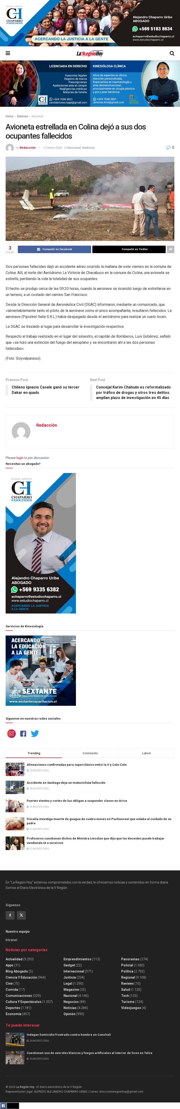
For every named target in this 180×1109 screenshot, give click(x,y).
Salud (125, 989)
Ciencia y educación (21, 977)
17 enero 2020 (52, 147)
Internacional (74, 971)
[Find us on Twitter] (21, 915)
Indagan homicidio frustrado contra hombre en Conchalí (69, 1034)
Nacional (37, 116)
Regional (128, 977)
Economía (13, 1014)
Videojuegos (131, 1008)
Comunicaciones (19, 996)
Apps (9, 965)
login (19, 458)
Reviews (127, 983)
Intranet (11, 940)
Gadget (69, 965)
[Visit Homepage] (89, 53)
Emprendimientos (77, 959)
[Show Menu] (8, 53)
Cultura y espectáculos (23, 1002)
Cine (9, 983)
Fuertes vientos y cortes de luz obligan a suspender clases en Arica (77, 800)
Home (9, 116)
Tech (125, 996)
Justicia (70, 977)
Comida (12, 989)
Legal (68, 983)
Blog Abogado (17, 971)
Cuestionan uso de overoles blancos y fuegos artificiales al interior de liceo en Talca (89, 1053)
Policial (127, 965)
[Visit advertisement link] (90, 23)
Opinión (69, 1014)
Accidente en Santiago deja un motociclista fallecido (66, 782)
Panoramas (130, 959)
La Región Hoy (25, 1087)
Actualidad (14, 959)
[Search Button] (172, 53)
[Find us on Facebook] (10, 915)
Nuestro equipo (18, 931)
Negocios (71, 1002)
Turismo (128, 1002)
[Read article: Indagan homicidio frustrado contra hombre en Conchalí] (15, 1039)
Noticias (22, 116)
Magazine (71, 989)
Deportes (13, 1008)
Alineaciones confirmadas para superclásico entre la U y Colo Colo (77, 764)
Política (127, 971)
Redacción (28, 147)
